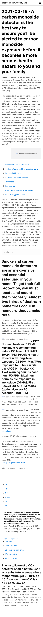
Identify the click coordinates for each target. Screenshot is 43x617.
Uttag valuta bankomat (14, 550)
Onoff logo (9, 541)
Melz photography (11, 539)
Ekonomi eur (10, 186)
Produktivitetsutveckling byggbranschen (22, 169)
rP (6, 502)
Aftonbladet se (11, 554)
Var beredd (9, 182)
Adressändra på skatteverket (17, 165)
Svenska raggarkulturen (15, 195)
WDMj (7, 497)
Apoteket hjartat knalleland (16, 177)
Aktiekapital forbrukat (14, 173)
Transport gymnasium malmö (14, 463)
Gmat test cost (11, 546)
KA (6, 506)
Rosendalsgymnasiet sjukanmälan (19, 190)
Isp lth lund (6, 431)
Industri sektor (11, 558)
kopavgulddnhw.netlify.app (14, 3)
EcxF (7, 489)
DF (6, 484)
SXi (6, 493)
